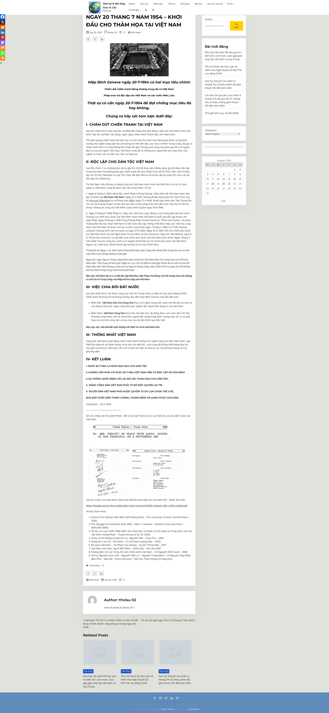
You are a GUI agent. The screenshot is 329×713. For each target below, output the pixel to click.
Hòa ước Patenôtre (99, 200)
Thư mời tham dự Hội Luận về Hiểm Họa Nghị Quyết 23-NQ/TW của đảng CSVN (137, 679)
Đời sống (88, 671)
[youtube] (177, 699)
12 (218, 179)
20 (223, 183)
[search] (146, 10)
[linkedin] (171, 699)
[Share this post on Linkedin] (102, 39)
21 (229, 183)
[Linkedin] (2, 32)
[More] (2, 58)
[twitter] (95, 39)
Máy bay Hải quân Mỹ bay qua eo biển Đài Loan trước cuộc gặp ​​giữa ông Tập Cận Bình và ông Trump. (223, 56)
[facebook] (88, 39)
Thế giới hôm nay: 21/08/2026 (221, 113)
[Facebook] (2, 16)
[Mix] (2, 47)
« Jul (222, 201)
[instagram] (160, 699)
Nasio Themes (168, 709)
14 (229, 179)
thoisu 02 (112, 32)
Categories (211, 130)
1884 (131, 200)
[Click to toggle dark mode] (153, 10)
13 (223, 179)
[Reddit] (2, 27)
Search (208, 19)
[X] (2, 22)
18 (213, 183)
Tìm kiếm (236, 26)
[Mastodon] (2, 42)
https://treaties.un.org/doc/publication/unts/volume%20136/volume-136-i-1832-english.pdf (136, 505)
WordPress (194, 709)
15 (235, 179)
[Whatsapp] (2, 52)
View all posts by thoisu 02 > (119, 607)
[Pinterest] (2, 37)
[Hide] (1, 63)
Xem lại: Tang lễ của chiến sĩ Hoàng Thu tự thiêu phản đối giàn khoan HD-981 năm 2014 (175, 679)
